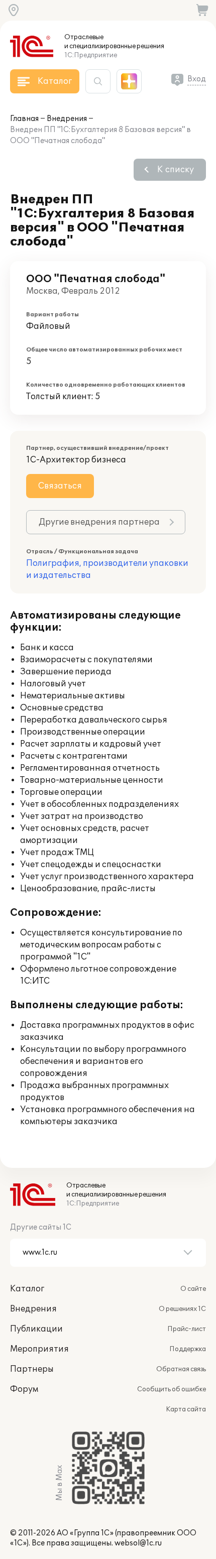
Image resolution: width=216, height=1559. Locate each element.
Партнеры (32, 1369)
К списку (175, 170)
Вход (196, 79)
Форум (24, 1389)
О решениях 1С (182, 1309)
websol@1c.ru (138, 1543)
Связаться (60, 486)
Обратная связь (181, 1369)
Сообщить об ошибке (171, 1389)
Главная (24, 118)
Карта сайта (186, 1409)
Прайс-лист (186, 1329)
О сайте (193, 1289)
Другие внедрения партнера (99, 522)
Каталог (27, 1289)
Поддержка (187, 1349)
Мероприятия (39, 1349)
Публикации (36, 1329)
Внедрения (67, 118)
